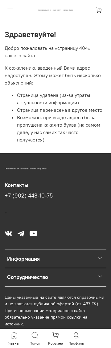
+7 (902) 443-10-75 (29, 195)
